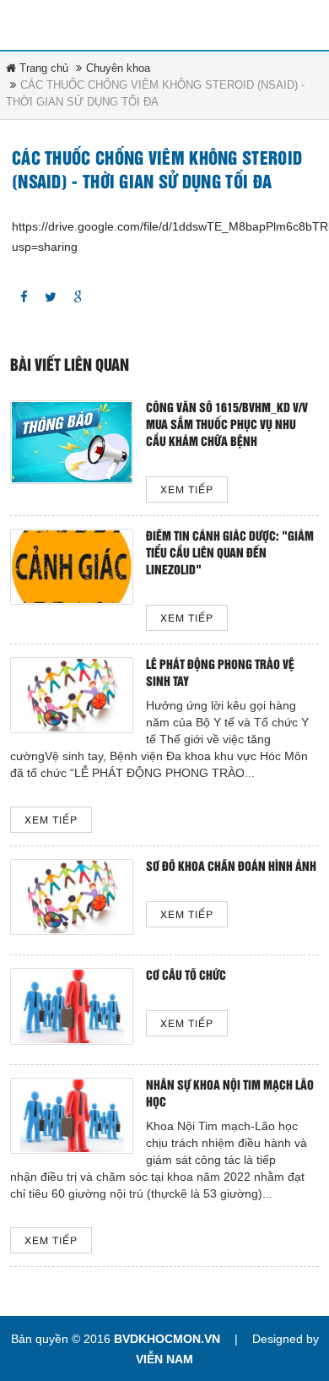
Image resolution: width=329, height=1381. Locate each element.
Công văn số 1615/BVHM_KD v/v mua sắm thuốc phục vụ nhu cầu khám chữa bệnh (227, 425)
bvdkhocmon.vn (167, 1339)
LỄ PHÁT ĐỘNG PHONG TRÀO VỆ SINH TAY (220, 674)
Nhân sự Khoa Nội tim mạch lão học (230, 1094)
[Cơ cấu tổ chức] (72, 1006)
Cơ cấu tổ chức (186, 976)
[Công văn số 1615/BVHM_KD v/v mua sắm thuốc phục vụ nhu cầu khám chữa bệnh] (72, 442)
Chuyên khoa (118, 68)
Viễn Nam (164, 1359)
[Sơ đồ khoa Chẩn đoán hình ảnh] (72, 897)
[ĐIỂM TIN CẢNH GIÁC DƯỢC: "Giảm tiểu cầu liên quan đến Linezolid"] (72, 566)
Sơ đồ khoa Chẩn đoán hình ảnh (231, 867)
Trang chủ (42, 68)
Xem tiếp (186, 490)
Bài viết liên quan (69, 365)
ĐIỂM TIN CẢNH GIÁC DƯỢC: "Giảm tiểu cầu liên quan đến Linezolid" (230, 553)
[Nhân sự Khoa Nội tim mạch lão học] (72, 1115)
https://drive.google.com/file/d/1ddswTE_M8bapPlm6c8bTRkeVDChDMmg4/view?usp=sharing (164, 236)
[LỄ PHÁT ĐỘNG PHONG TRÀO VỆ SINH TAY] (72, 695)
